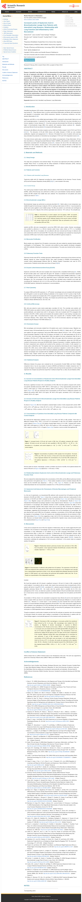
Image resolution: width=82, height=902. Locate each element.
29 (70, 587)
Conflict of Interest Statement (9, 72)
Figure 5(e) (46, 519)
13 (46, 134)
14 (78, 135)
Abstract (67, 16)
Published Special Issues (9, 50)
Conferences (42, 12)
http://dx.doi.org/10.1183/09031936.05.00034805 (39, 801)
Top (3, 56)
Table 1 (37, 195)
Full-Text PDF (69, 18)
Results (4, 67)
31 (29, 601)
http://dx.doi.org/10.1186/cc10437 (42, 770)
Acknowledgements (7, 75)
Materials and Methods (8, 64)
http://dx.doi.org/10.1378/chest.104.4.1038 (38, 862)
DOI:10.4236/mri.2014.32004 (31, 19)
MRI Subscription (8, 33)
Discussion (5, 69)
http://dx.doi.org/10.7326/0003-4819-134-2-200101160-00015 (47, 704)
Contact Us (48, 896)
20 (58, 263)
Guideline (5, 27)
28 (43, 587)
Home (7, 12)
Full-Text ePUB (69, 21)
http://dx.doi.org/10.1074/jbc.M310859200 (59, 751)
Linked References (70, 23)
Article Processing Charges (10, 29)
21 (75, 271)
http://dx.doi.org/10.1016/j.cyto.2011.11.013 (50, 822)
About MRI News (7, 41)
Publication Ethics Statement (10, 39)
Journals (18, 12)
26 (72, 537)
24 (49, 535)
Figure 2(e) (50, 427)
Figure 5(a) (78, 500)
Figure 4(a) (64, 499)
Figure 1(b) (33, 404)
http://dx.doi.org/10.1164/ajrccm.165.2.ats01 (43, 778)
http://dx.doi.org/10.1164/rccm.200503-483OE (38, 685)
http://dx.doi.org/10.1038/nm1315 (35, 765)
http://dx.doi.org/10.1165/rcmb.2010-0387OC (38, 837)
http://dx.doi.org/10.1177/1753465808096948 (38, 690)
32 (58, 601)
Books (30, 12)
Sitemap (43, 896)
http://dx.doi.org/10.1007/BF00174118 (36, 867)
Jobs (75, 12)
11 (25, 132)
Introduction (5, 61)
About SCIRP (38, 896)
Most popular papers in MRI (10, 37)
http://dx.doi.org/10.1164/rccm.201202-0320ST (56, 795)
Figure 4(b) (27, 500)
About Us (65, 12)
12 (27, 132)
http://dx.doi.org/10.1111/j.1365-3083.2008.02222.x (43, 717)
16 (51, 181)
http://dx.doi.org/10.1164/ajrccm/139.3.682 (56, 728)
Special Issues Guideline (9, 52)
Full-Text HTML (69, 20)
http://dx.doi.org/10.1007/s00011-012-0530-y (52, 829)
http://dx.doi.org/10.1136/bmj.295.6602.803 (38, 856)
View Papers (6, 21)
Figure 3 (60, 482)
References (5, 78)
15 (53, 142)
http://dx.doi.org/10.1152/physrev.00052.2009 (57, 721)
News (53, 12)
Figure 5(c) (38, 519)
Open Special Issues (8, 48)
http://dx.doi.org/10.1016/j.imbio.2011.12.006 (38, 816)
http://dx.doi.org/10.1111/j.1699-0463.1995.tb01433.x (56, 873)
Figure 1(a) (31, 390)
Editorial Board (7, 25)
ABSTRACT (5, 59)
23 (63, 330)
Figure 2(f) (38, 468)
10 (44, 127)
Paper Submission (8, 31)
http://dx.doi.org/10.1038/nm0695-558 (36, 881)
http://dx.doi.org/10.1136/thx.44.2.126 (39, 734)
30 (41, 589)
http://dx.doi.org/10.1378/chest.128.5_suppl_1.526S (40, 709)
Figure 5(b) (72, 502)
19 (56, 263)
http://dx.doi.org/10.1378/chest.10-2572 (54, 696)
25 (69, 537)
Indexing (5, 19)
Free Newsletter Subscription (10, 35)
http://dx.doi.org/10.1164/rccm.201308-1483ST (39, 787)
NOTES (4, 80)
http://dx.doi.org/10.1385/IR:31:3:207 (63, 846)
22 (50, 319)
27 (40, 587)
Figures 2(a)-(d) (37, 423)
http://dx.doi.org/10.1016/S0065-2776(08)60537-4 (59, 757)
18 (58, 204)
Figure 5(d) (37, 516)
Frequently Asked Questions (10, 43)
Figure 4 (43, 497)
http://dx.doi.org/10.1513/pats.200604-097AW (38, 746)
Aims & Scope (7, 23)
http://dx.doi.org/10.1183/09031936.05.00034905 (39, 808)
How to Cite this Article (71, 25)
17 (53, 181)
